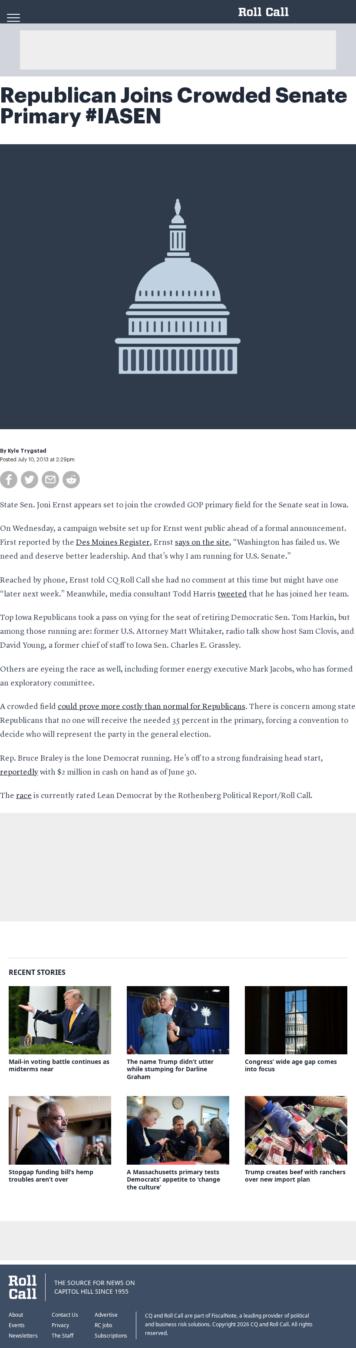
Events (17, 1325)
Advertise (106, 1314)
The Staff (62, 1335)
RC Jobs (103, 1325)
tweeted (232, 594)
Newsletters (23, 1335)
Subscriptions (111, 1335)
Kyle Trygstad (27, 451)
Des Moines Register (113, 542)
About (16, 1314)
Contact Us (65, 1314)
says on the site (202, 542)
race (24, 796)
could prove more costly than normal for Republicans (151, 707)
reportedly (19, 772)
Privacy (60, 1325)
